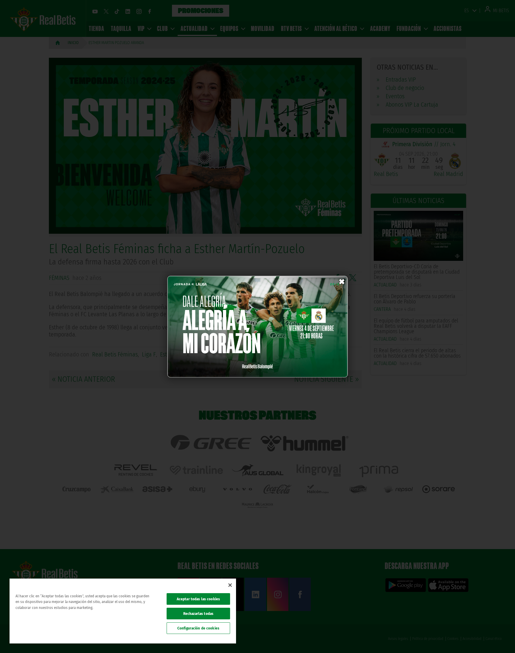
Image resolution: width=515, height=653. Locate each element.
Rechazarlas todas (198, 613)
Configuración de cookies (198, 628)
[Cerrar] (230, 585)
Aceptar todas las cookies (198, 599)
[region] (123, 611)
